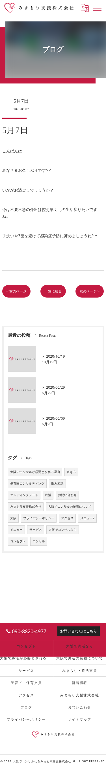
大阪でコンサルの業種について (70, 507)
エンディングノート (24, 495)
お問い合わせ (67, 495)
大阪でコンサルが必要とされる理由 (35, 472)
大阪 (13, 518)
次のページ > (89, 291)
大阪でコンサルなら (63, 530)
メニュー (16, 530)
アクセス (67, 518)
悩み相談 (57, 483)
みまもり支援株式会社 (25, 507)
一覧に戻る (53, 291)
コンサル (39, 541)
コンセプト (18, 541)
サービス (35, 530)
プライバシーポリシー (38, 518)
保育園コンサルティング (27, 483)
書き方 (71, 472)
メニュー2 (87, 518)
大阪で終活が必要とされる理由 (26, 658)
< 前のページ (16, 291)
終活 (48, 495)
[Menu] (97, 8)
